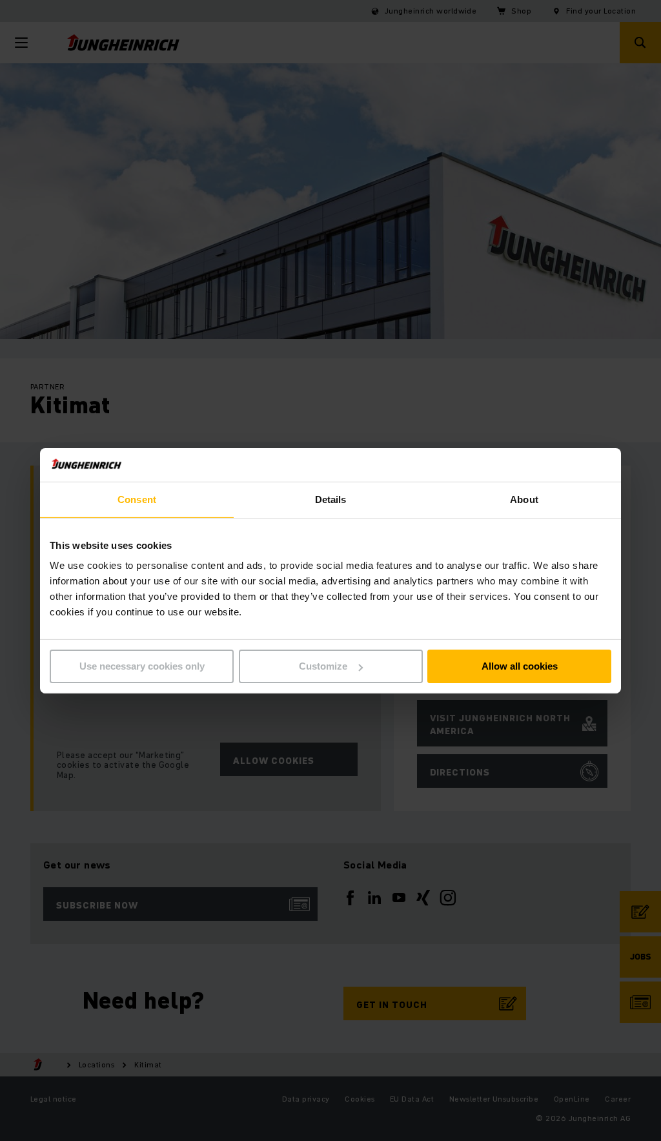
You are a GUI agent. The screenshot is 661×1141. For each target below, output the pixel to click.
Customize (323, 666)
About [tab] (524, 499)
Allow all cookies (520, 666)
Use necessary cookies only (142, 666)
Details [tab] (331, 499)
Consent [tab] (136, 499)
